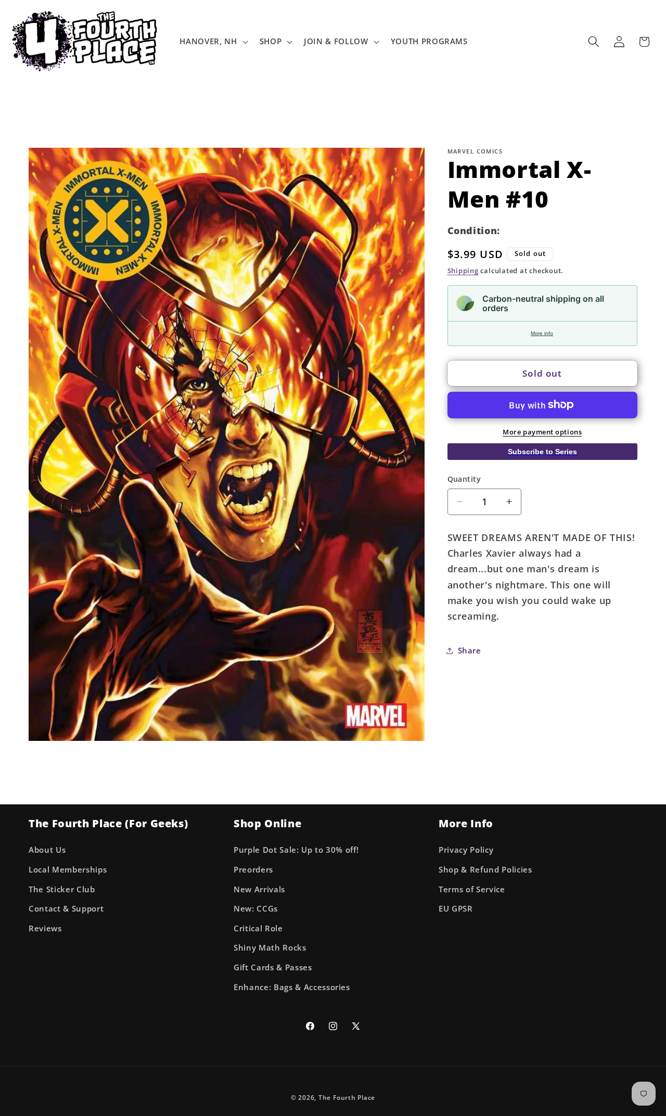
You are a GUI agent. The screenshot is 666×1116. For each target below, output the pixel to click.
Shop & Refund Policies (485, 869)
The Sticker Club (62, 889)
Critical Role (258, 928)
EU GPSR (456, 908)
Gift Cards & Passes (273, 967)
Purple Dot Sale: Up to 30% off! (296, 849)
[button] (212, 42)
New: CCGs (256, 908)
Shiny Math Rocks (270, 947)
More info (542, 333)
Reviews (45, 928)
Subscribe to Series (542, 451)
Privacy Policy (466, 849)
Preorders (253, 869)
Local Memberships (68, 869)
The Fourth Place (346, 1097)
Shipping (463, 270)
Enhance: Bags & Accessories (292, 987)
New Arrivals (259, 889)
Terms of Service (472, 889)
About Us (47, 849)
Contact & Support (66, 908)
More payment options (542, 432)
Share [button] (469, 650)
